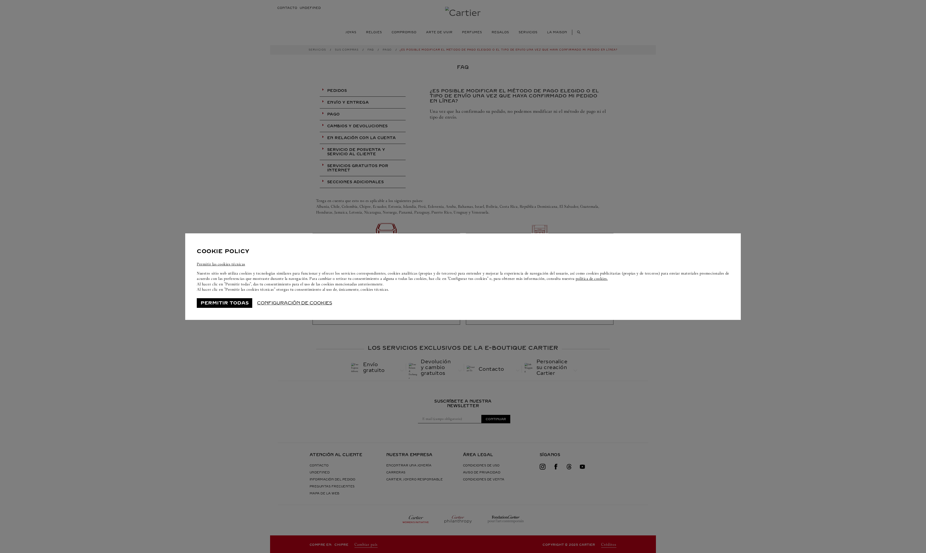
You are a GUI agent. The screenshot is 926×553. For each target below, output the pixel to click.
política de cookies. (592, 278)
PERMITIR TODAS (225, 303)
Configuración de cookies (294, 303)
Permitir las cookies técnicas (221, 264)
